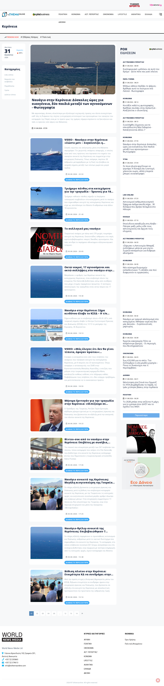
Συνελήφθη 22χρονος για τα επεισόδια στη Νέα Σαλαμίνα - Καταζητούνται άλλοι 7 (137, 127)
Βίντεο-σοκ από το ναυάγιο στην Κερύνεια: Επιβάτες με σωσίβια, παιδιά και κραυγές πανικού (86, 442)
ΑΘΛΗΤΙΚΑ (136, 14)
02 (37, 613)
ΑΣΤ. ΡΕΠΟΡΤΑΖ (92, 14)
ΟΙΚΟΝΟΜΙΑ (108, 14)
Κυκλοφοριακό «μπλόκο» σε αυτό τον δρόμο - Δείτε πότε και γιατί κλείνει (141, 70)
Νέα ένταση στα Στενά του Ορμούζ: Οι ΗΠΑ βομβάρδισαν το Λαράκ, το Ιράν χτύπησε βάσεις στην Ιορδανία (140, 385)
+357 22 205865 (11, 659)
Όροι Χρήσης (130, 640)
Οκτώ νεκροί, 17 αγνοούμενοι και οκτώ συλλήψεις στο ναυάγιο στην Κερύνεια (88, 270)
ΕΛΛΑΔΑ (148, 14)
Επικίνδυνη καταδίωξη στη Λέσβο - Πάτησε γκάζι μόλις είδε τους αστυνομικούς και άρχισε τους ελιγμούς (140, 227)
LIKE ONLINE (128, 195)
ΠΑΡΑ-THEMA (128, 79)
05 (54, 613)
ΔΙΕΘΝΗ (62, 22)
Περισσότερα (141, 415)
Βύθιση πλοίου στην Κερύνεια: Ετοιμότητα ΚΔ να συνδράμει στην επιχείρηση (87, 574)
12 (65, 613)
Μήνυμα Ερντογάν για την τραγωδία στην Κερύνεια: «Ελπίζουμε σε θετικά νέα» (89, 404)
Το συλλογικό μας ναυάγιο (82, 228)
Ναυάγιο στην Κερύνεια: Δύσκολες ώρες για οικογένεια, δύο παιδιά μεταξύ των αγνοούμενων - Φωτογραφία (72, 104)
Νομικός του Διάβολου (9, 80)
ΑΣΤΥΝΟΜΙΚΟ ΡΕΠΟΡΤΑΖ (133, 62)
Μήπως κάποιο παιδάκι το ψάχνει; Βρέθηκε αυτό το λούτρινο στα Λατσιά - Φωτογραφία (139, 88)
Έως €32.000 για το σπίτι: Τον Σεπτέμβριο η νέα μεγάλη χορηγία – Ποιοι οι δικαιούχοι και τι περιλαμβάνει (140, 364)
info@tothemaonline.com (15, 666)
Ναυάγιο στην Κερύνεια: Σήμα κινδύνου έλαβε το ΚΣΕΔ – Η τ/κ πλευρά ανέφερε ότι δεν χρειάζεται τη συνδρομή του (88, 315)
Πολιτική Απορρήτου (133, 644)
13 (71, 613)
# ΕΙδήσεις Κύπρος (29, 37)
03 (43, 613)
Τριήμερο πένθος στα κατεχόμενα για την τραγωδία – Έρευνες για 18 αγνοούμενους (87, 191)
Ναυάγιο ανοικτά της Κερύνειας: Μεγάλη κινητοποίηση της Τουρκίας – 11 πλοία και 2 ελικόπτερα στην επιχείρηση (89, 484)
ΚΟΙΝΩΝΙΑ (75, 14)
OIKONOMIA (89, 648)
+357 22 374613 (11, 663)
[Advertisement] (142, 186)
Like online (8, 75)
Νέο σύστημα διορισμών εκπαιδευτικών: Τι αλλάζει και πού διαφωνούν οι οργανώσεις (140, 270)
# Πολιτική (45, 37)
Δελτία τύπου (10, 94)
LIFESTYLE (122, 14)
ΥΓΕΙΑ (125, 159)
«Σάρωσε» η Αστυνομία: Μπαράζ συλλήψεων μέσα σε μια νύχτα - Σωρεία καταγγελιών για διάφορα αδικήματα (139, 249)
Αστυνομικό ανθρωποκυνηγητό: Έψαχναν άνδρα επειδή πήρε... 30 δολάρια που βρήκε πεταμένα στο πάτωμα (139, 205)
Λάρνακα (19, 50)
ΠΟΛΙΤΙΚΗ (63, 14)
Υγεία (6, 90)
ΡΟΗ (128, 51)
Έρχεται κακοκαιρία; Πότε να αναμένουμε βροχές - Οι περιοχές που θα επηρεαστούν (139, 343)
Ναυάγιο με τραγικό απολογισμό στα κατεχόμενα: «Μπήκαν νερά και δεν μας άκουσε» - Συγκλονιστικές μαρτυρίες (140, 323)
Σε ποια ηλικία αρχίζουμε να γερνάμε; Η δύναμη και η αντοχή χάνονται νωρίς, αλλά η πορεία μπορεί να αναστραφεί (138, 170)
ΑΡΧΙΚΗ (87, 640)
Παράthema (9, 86)
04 (48, 613)
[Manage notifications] (158, 680)
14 (77, 613)
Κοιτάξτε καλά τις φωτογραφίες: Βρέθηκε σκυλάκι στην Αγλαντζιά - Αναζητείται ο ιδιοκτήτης (139, 108)
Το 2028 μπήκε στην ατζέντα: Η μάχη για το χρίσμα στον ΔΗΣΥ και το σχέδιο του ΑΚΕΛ (140, 404)
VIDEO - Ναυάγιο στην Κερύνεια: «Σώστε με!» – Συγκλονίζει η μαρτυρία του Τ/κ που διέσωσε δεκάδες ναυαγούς (86, 144)
